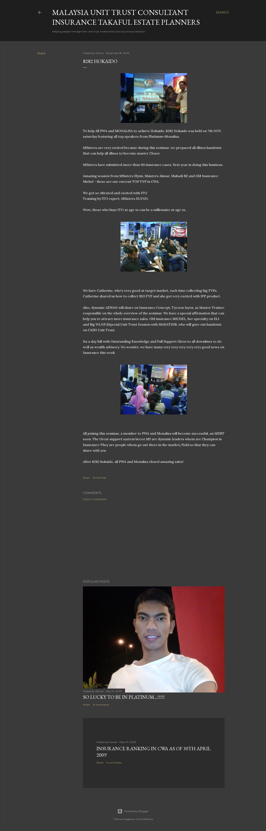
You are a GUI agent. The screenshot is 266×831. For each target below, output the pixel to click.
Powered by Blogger (136, 811)
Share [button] (41, 53)
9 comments (114, 762)
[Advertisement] (154, 540)
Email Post (99, 477)
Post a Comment (95, 499)
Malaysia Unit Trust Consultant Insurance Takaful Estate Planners (126, 17)
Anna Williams (144, 819)
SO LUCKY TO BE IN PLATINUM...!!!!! (124, 697)
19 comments (101, 704)
